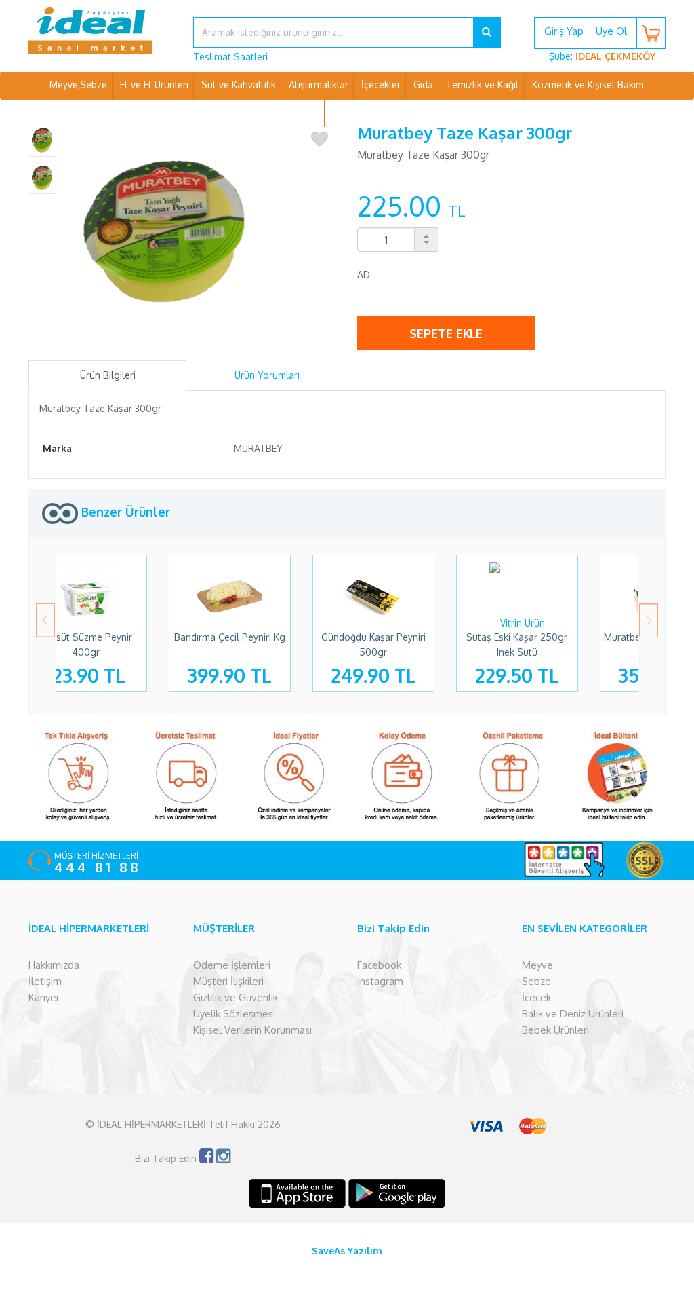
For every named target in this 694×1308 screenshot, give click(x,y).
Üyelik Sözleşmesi (234, 1013)
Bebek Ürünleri (555, 1030)
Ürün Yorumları (267, 375)
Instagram (380, 981)
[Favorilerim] (319, 140)
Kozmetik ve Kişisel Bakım (588, 84)
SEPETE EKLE (446, 333)
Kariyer (44, 997)
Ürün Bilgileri (108, 375)
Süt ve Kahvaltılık (238, 84)
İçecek (536, 997)
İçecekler (381, 84)
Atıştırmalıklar (318, 84)
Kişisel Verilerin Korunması (252, 1030)
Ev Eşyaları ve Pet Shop (383, 111)
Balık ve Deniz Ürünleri (573, 1013)
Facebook (379, 964)
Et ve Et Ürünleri (154, 84)
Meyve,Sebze (78, 84)
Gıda (423, 84)
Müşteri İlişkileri (228, 981)
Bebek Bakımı (290, 111)
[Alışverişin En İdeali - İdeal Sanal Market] (100, 30)
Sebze (536, 981)
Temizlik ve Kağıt (482, 84)
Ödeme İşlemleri (231, 964)
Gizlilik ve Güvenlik (235, 997)
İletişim (45, 981)
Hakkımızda (53, 964)
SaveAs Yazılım (347, 1250)
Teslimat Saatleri (230, 56)
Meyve (537, 964)
